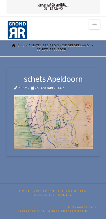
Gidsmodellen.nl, (83, 207)
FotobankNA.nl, (32, 210)
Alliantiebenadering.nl (68, 210)
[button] (94, 24)
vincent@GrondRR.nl (53, 4)
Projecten (44, 191)
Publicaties (43, 194)
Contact (66, 194)
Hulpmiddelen (72, 191)
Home (24, 191)
